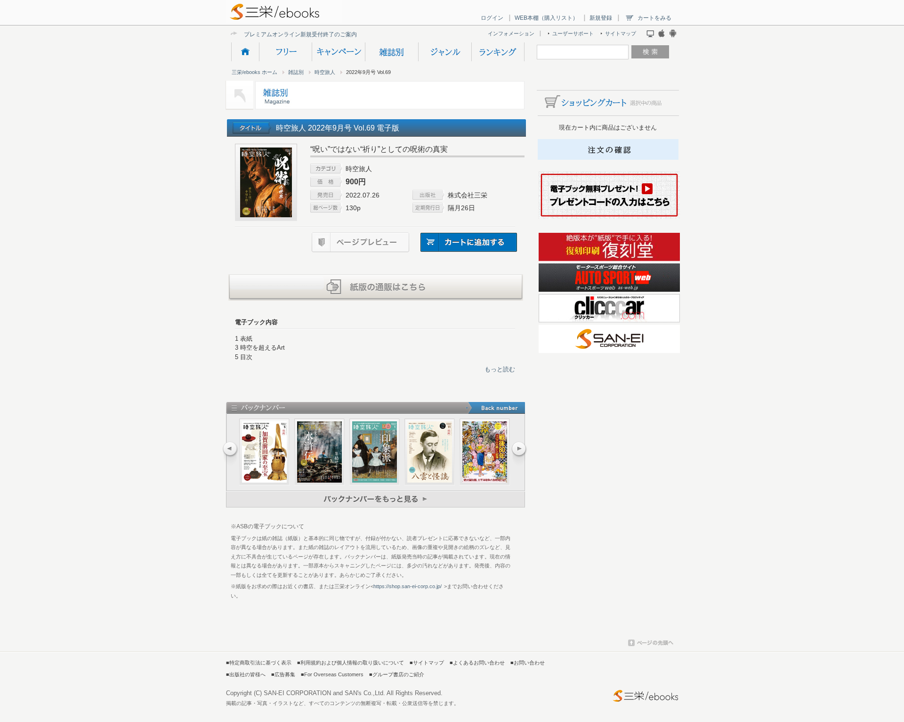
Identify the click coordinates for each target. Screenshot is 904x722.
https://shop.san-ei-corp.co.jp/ (407, 586)
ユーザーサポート (573, 33)
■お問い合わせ (527, 662)
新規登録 (600, 18)
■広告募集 (283, 674)
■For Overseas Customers (332, 674)
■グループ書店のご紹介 (396, 674)
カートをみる (654, 18)
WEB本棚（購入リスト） (546, 18)
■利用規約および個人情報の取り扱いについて (350, 662)
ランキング (498, 51)
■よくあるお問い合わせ (477, 662)
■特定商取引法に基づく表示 (258, 662)
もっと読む (499, 369)
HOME (245, 51)
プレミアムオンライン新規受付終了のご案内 (300, 34)
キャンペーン (338, 51)
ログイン (492, 18)
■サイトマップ (427, 662)
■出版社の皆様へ (246, 674)
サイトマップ (620, 33)
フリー (285, 51)
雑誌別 (391, 51)
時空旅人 (325, 72)
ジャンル (444, 51)
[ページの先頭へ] (650, 644)
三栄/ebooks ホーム (254, 72)
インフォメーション (511, 33)
